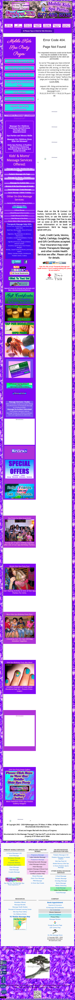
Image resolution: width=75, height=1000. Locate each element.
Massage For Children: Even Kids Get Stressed (19, 140)
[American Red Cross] (49, 280)
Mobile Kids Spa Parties (19, 61)
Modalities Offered (20, 902)
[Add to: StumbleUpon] (20, 271)
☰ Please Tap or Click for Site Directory (37, 31)
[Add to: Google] (22, 271)
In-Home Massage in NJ (14, 853)
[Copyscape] (37, 840)
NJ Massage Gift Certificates (55, 907)
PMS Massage (37, 880)
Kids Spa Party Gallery (19, 68)
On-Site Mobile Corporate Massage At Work (19, 203)
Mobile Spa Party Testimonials (19, 107)
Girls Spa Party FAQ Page (19, 99)
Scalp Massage (25, 189)
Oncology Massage (61, 881)
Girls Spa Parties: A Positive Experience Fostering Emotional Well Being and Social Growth (19, 148)
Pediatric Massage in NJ (60, 855)
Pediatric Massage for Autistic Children (61, 858)
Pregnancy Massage (37, 855)
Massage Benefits (19, 904)
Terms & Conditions (55, 914)
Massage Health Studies (20, 907)
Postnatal (19, 179)
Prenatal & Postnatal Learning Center (20, 909)
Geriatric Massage (61, 878)
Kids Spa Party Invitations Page (19, 83)
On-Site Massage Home (55, 935)
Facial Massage (13, 189)
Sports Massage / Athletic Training (19, 192)
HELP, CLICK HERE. (59, 80)
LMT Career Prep (55, 927)
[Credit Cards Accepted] (54, 263)
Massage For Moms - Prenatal (19, 177)
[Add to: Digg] (17, 271)
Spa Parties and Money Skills (19, 136)
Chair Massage (17, 206)
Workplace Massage (14, 858)
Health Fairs (14, 860)
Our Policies (19, 92)
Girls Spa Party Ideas (19, 75)
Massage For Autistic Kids (19, 183)
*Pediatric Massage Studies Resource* (19, 116)
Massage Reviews (55, 919)
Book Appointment (55, 902)
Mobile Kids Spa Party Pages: (19, 47)
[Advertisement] (19, 432)
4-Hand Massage (61, 876)
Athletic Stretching (60, 885)
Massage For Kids (13, 168)
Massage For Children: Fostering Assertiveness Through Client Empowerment (19, 129)
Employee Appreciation (14, 865)
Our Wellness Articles (20, 914)
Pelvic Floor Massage (37, 878)
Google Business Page (55, 925)
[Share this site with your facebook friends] (12, 271)
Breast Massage (38, 876)
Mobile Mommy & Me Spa (61, 863)
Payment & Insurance (55, 905)
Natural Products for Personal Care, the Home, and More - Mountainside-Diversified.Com (19, 289)
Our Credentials (55, 910)
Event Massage (14, 855)
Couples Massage (14, 872)
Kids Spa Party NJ (60, 861)
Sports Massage (61, 883)
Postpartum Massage (37, 859)
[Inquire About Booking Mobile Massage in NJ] (38, 999)
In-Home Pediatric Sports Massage (61, 866)
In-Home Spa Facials (37, 883)
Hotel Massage (14, 869)
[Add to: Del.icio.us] (25, 271)
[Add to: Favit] (15, 271)
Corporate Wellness (14, 862)
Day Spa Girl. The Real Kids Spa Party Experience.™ (14, 883)
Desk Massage (21, 206)
